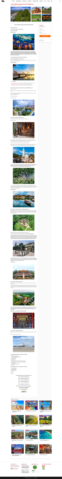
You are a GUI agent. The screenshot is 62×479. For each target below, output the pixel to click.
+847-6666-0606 (26, 387)
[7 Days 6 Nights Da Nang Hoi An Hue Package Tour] (21, 14)
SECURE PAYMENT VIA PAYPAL (15, 466)
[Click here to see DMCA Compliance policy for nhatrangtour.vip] (23, 391)
